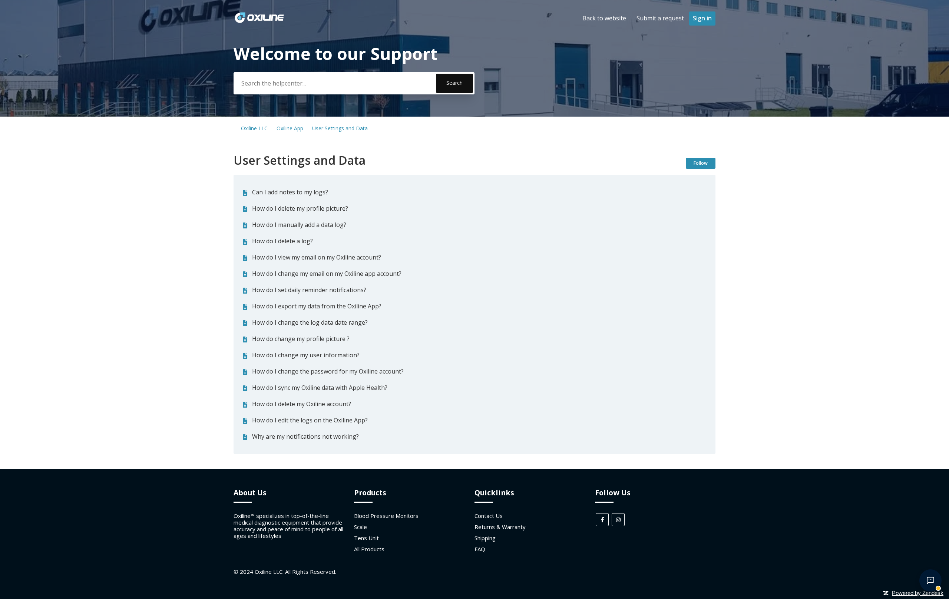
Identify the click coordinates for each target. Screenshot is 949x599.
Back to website (604, 18)
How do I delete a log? (282, 241)
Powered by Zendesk (917, 593)
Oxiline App (290, 128)
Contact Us (488, 515)
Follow (701, 163)
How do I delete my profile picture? (300, 208)
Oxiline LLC (254, 128)
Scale (360, 527)
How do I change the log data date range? (310, 322)
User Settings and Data (340, 128)
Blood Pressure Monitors (386, 515)
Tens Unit (366, 538)
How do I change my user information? (306, 355)
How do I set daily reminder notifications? (309, 290)
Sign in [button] (702, 18)
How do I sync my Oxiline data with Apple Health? (319, 388)
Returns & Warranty (500, 527)
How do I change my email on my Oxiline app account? (326, 274)
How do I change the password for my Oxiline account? (328, 371)
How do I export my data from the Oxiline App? (316, 306)
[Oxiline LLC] (259, 22)
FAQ (479, 549)
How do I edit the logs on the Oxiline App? (310, 420)
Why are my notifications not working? (305, 436)
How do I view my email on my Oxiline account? (316, 257)
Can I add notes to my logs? (290, 192)
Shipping (485, 538)
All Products (369, 549)
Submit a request (660, 18)
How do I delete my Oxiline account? (301, 404)
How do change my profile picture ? (301, 339)
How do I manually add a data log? (299, 225)
